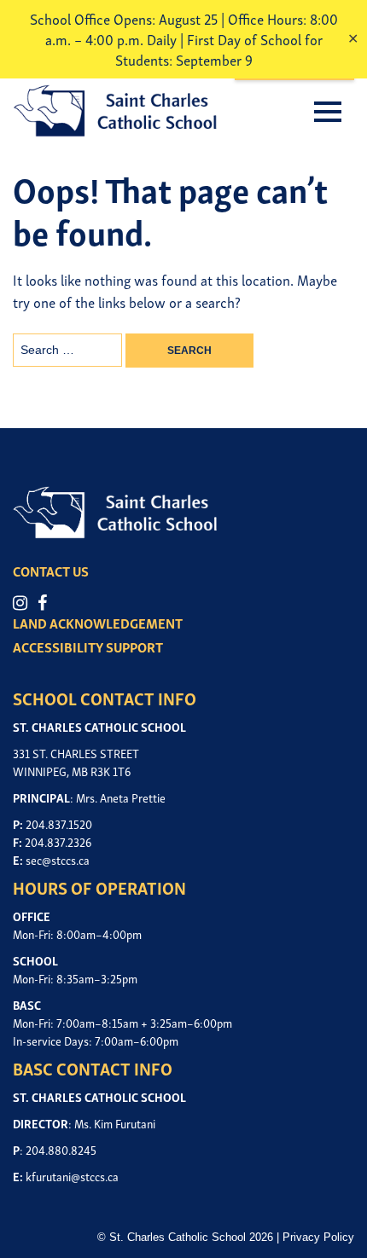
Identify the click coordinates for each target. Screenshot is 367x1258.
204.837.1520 (59, 823)
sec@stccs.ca (58, 859)
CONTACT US (51, 570)
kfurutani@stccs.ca (72, 1176)
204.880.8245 (61, 1149)
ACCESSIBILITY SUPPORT (88, 646)
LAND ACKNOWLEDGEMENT (98, 623)
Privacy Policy (318, 1237)
